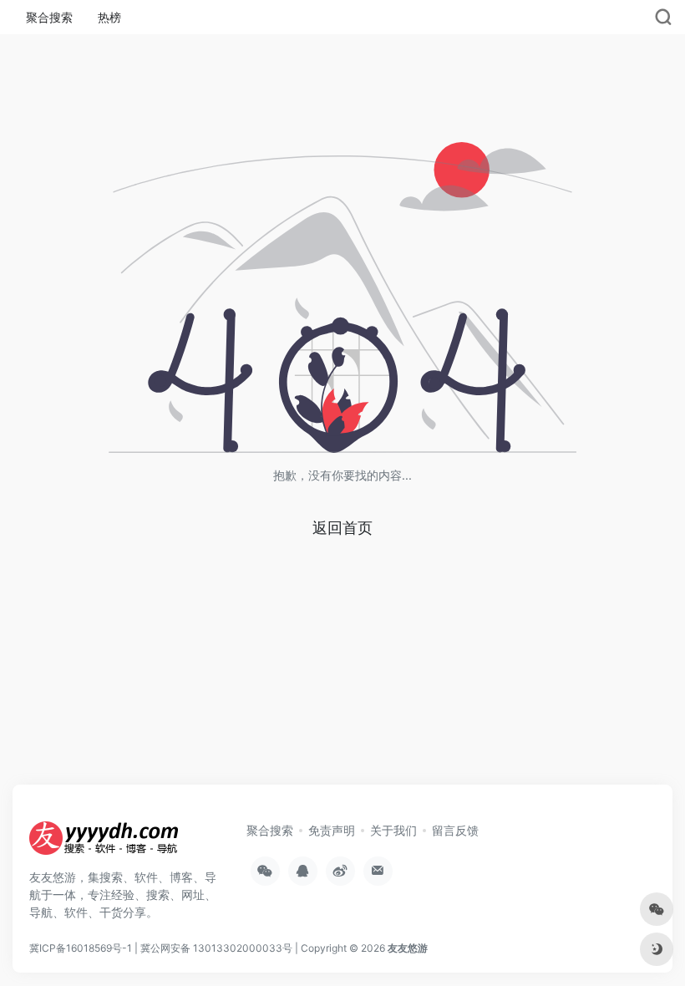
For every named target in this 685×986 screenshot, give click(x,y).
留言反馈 (455, 830)
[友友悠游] (104, 843)
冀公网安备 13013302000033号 (216, 948)
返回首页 (342, 527)
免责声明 (331, 830)
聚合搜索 (49, 17)
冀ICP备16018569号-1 (80, 948)
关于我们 (393, 830)
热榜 (109, 17)
